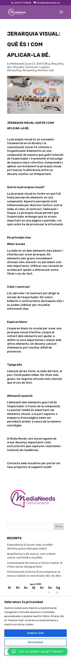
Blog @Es (18, 67)
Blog (47, 63)
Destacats (32, 67)
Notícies (43, 70)
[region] (35, 627)
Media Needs (18, 438)
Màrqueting (14, 70)
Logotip (44, 67)
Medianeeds (18, 63)
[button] (38, 651)
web (51, 70)
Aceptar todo (35, 633)
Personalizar (35, 642)
